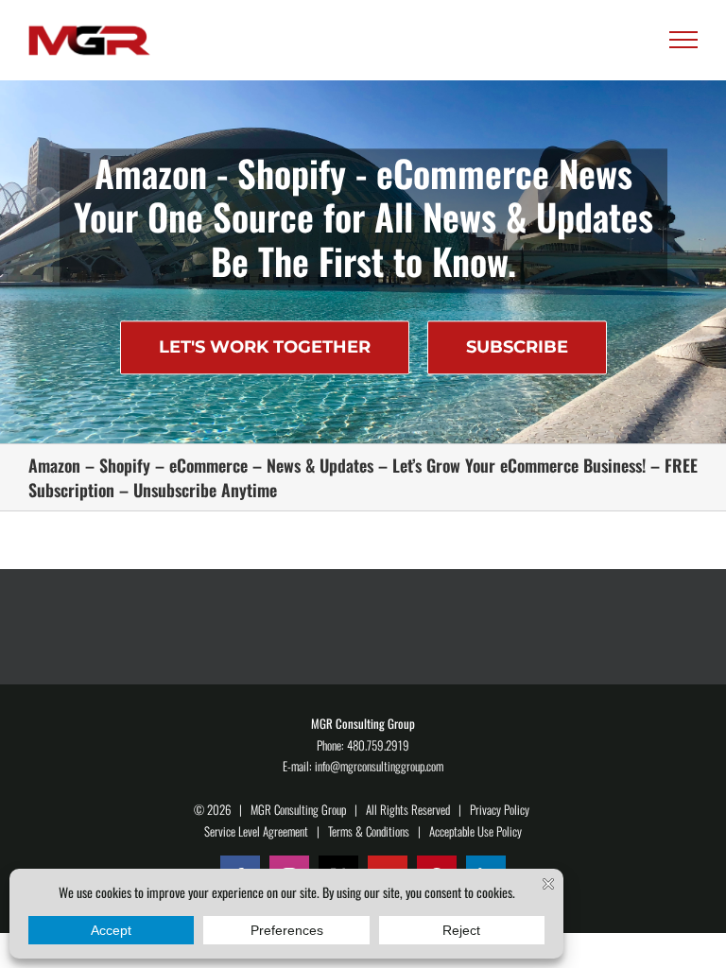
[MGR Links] (89, 40)
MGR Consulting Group (298, 809)
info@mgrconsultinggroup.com (379, 765)
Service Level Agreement (256, 830)
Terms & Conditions (368, 830)
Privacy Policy (499, 809)
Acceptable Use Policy (475, 830)
